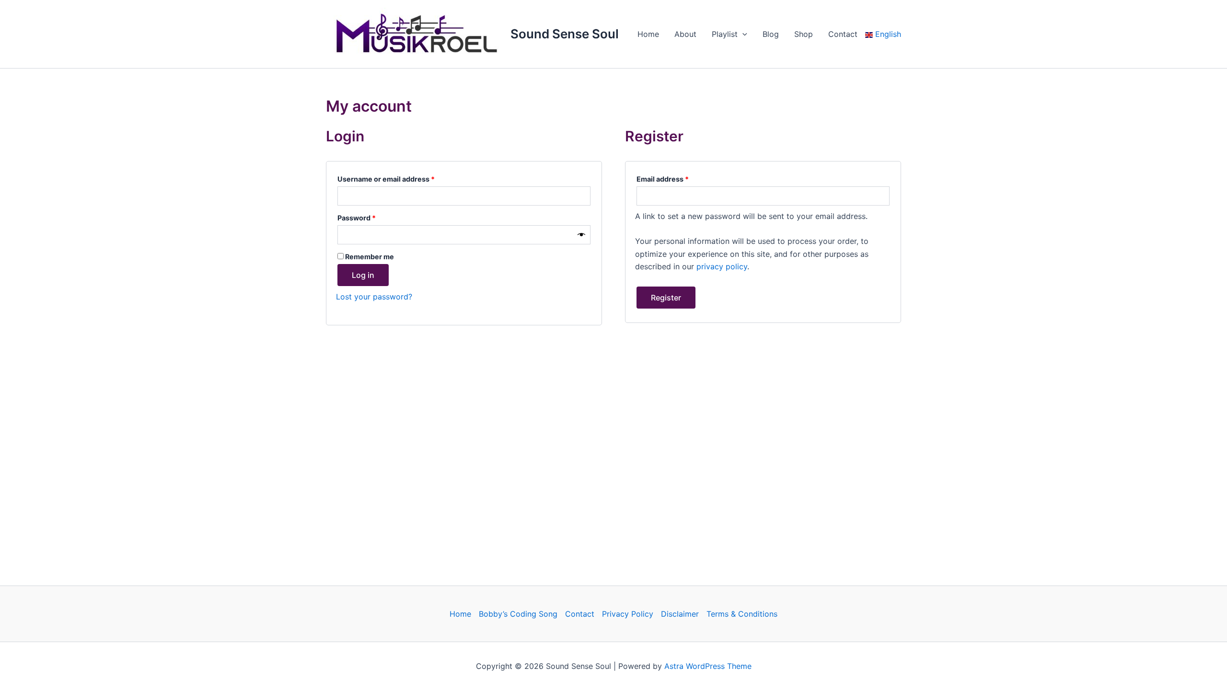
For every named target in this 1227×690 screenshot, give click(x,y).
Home (648, 34)
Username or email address (401, 177)
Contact (842, 34)
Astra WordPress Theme (708, 666)
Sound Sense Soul (564, 33)
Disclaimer (680, 614)
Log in (363, 275)
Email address (678, 177)
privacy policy (721, 266)
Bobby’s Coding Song (518, 614)
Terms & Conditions (741, 614)
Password (371, 216)
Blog (771, 34)
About (685, 34)
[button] (742, 34)
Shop (803, 34)
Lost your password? (374, 296)
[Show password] (581, 235)
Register (666, 297)
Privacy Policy (627, 614)
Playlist (725, 34)
